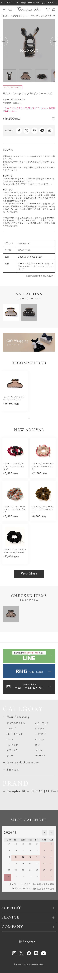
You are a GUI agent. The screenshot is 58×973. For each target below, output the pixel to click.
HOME (4, 16)
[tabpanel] (15, 391)
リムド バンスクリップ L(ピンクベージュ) (14, 398)
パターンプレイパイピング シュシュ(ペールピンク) (43, 466)
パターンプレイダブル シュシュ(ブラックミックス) (14, 466)
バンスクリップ (48, 16)
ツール (38, 750)
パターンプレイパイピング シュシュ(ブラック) (14, 550)
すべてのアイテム (16, 723)
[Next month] (51, 833)
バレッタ (39, 739)
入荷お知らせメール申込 (45, 968)
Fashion (13, 769)
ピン (37, 745)
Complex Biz (17, 791)
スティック (12, 745)
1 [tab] (29, 418)
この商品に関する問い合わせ (39, 276)
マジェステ (12, 750)
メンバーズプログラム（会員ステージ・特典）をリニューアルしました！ (29, 3)
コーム (10, 739)
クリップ (34, 16)
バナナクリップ (15, 734)
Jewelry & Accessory (23, 762)
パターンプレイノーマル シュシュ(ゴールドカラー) (43, 509)
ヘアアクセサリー (18, 16)
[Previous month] (44, 833)
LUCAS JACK (42, 791)
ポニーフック (42, 723)
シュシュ (39, 728)
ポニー (10, 755)
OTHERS (40, 755)
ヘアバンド (41, 734)
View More (29, 574)
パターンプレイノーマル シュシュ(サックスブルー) (14, 509)
